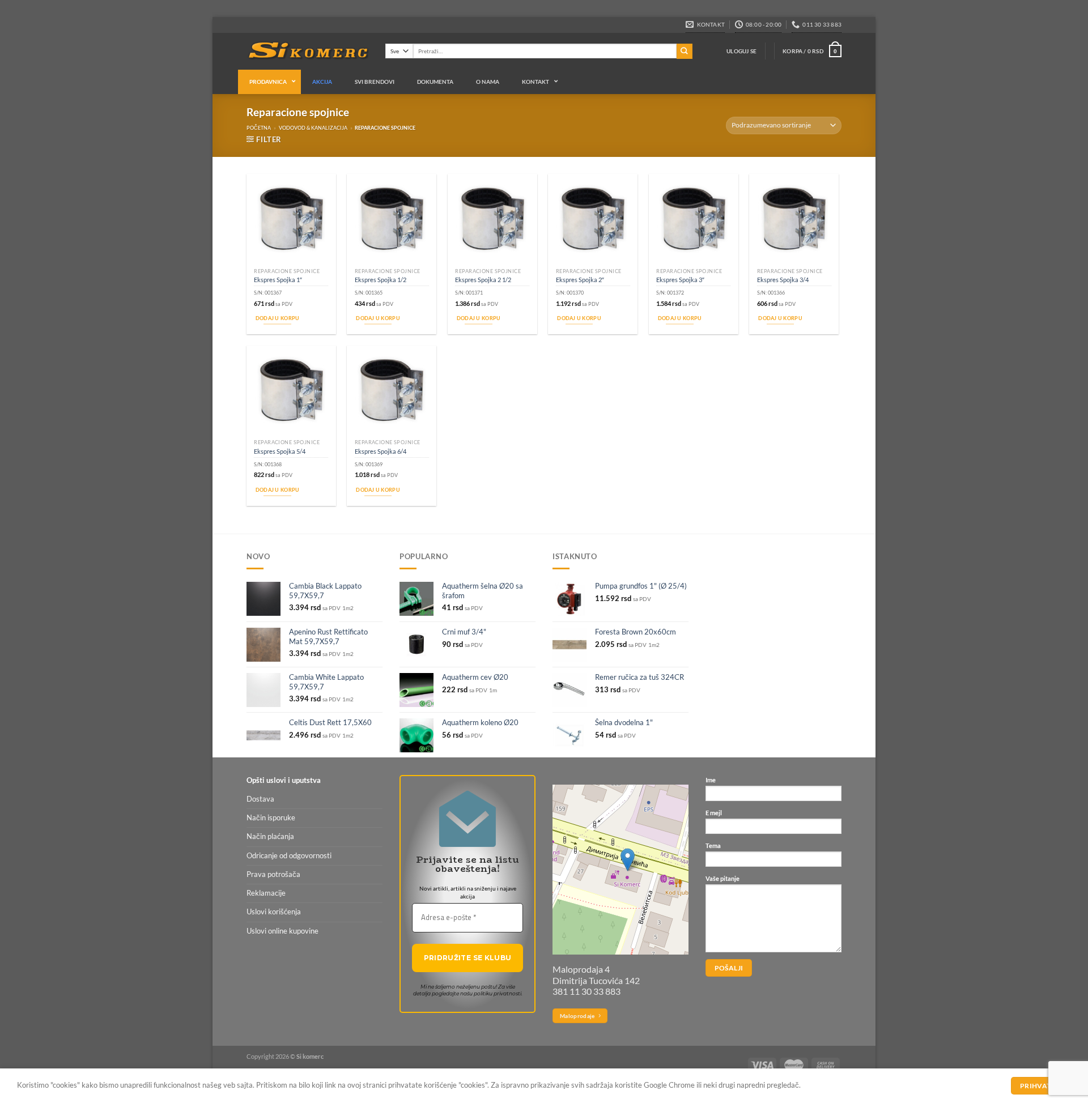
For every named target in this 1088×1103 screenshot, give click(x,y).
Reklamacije (266, 893)
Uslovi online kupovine (282, 931)
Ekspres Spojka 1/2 (380, 279)
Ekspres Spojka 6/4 (380, 451)
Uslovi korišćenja (273, 912)
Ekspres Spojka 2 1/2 (483, 279)
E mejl (714, 812)
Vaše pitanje (723, 878)
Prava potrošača (273, 874)
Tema (713, 845)
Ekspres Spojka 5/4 (279, 451)
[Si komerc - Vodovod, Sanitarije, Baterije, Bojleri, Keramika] (307, 51)
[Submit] (684, 51)
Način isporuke (270, 818)
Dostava (260, 799)
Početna (258, 128)
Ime (711, 779)
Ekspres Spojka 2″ (580, 279)
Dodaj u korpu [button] (278, 318)
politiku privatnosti (497, 993)
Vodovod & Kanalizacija (313, 128)
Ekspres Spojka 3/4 (783, 279)
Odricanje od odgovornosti (289, 855)
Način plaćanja (270, 836)
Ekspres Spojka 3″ (680, 279)
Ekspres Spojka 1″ (278, 279)
